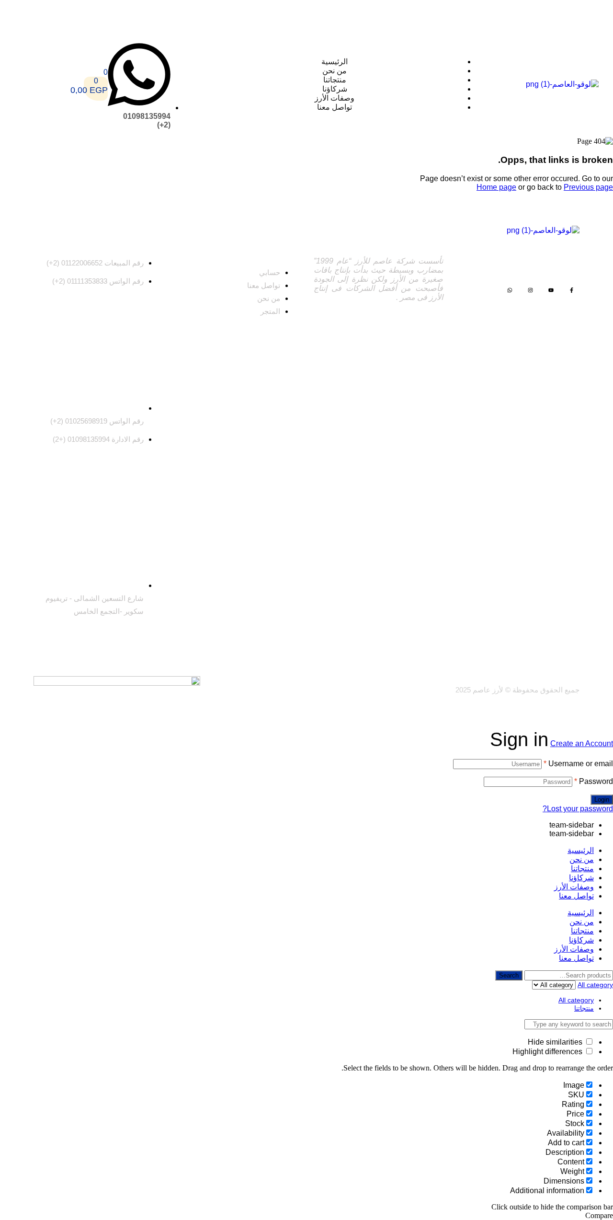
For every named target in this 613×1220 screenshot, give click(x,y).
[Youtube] (551, 290)
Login (601, 799)
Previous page (588, 187)
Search (509, 975)
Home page (496, 187)
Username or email (578, 764)
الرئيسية (581, 850)
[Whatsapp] (510, 290)
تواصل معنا (576, 896)
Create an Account (581, 743)
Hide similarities (556, 1042)
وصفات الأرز (574, 887)
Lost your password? (578, 809)
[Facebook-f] (571, 290)
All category (576, 1000)
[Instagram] (530, 290)
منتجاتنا (582, 868)
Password (593, 781)
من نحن (581, 859)
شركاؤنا (581, 878)
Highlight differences (548, 1051)
